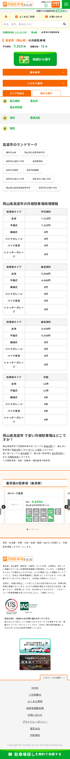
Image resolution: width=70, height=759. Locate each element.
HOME (35, 688)
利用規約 (35, 735)
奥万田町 (15, 100)
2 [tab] (30, 529)
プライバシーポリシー (35, 721)
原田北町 (35, 117)
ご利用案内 (35, 694)
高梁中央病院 (12, 169)
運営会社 (35, 728)
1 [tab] (27, 529)
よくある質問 (35, 701)
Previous (3, 506)
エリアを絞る (17, 93)
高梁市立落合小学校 (15, 178)
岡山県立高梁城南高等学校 (18, 187)
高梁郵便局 (38, 161)
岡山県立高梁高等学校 (34, 152)
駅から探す (46, 93)
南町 (12, 128)
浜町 (12, 117)
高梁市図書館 (33, 169)
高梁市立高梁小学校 (15, 161)
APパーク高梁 (35, 449)
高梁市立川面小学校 (42, 178)
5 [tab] (37, 529)
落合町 (34, 100)
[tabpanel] (35, 506)
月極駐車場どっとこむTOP (15, 32)
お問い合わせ (35, 715)
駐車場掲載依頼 (35, 708)
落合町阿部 (16, 107)
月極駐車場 (13, 456)
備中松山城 (11, 152)
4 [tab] (35, 529)
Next (66, 506)
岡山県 (34, 32)
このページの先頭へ (52, 677)
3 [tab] (32, 529)
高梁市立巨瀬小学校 (48, 187)
